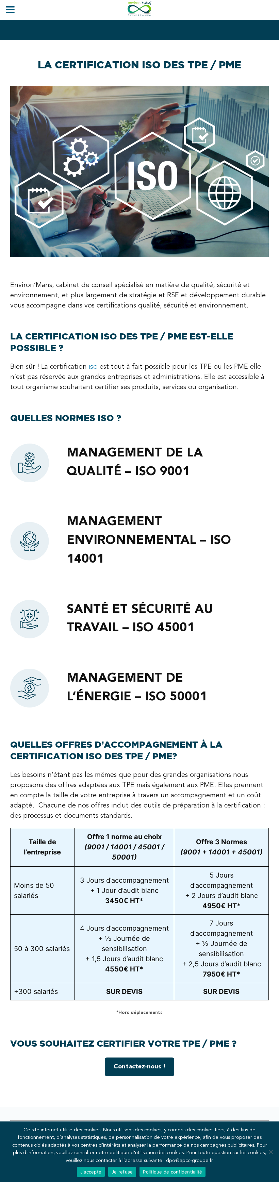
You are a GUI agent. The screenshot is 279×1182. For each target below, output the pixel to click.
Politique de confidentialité (172, 1172)
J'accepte (90, 1172)
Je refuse (122, 1172)
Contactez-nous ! (139, 1067)
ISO (93, 367)
